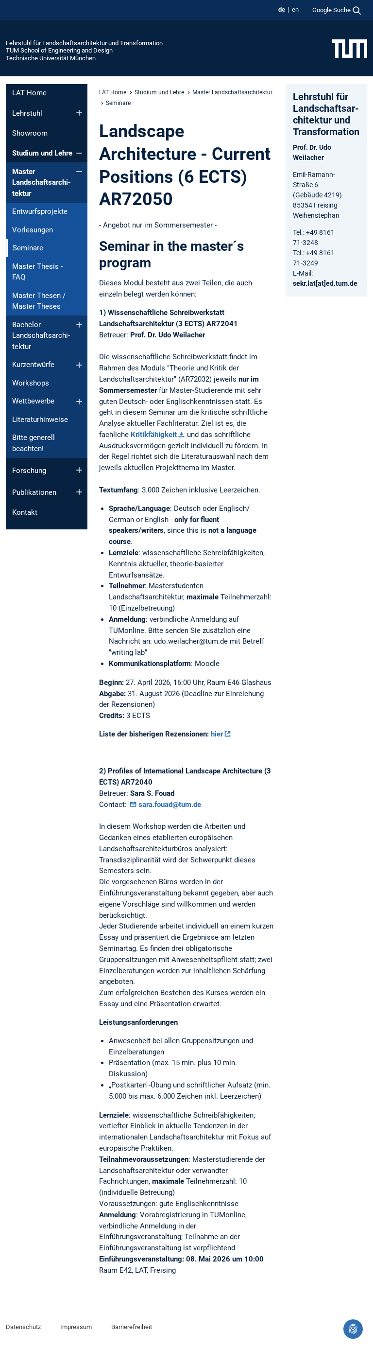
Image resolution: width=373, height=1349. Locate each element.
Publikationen (34, 492)
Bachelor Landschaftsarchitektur (41, 335)
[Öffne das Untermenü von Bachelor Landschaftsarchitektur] (79, 325)
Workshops (30, 383)
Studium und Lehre (42, 153)
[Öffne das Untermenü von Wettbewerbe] (79, 401)
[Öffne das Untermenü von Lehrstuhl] (79, 113)
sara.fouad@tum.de (169, 804)
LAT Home (29, 92)
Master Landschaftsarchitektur (41, 182)
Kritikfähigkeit (154, 434)
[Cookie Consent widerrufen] (353, 1329)
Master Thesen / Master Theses (39, 301)
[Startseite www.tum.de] (349, 48)
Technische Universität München (51, 58)
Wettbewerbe (33, 401)
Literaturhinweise (40, 419)
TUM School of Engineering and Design (59, 50)
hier (217, 734)
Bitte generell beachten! (33, 443)
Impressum (76, 1327)
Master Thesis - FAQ (37, 272)
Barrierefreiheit (131, 1327)
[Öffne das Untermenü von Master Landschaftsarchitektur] (79, 171)
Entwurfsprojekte (40, 211)
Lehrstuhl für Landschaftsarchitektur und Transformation (84, 43)
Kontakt (24, 512)
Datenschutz (23, 1327)
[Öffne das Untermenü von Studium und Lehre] (79, 153)
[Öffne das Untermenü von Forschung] (79, 470)
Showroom (30, 133)
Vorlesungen (32, 230)
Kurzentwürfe (33, 364)
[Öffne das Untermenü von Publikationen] (79, 492)
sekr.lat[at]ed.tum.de (325, 283)
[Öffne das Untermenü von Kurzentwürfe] (79, 365)
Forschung (29, 470)
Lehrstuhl (27, 113)
